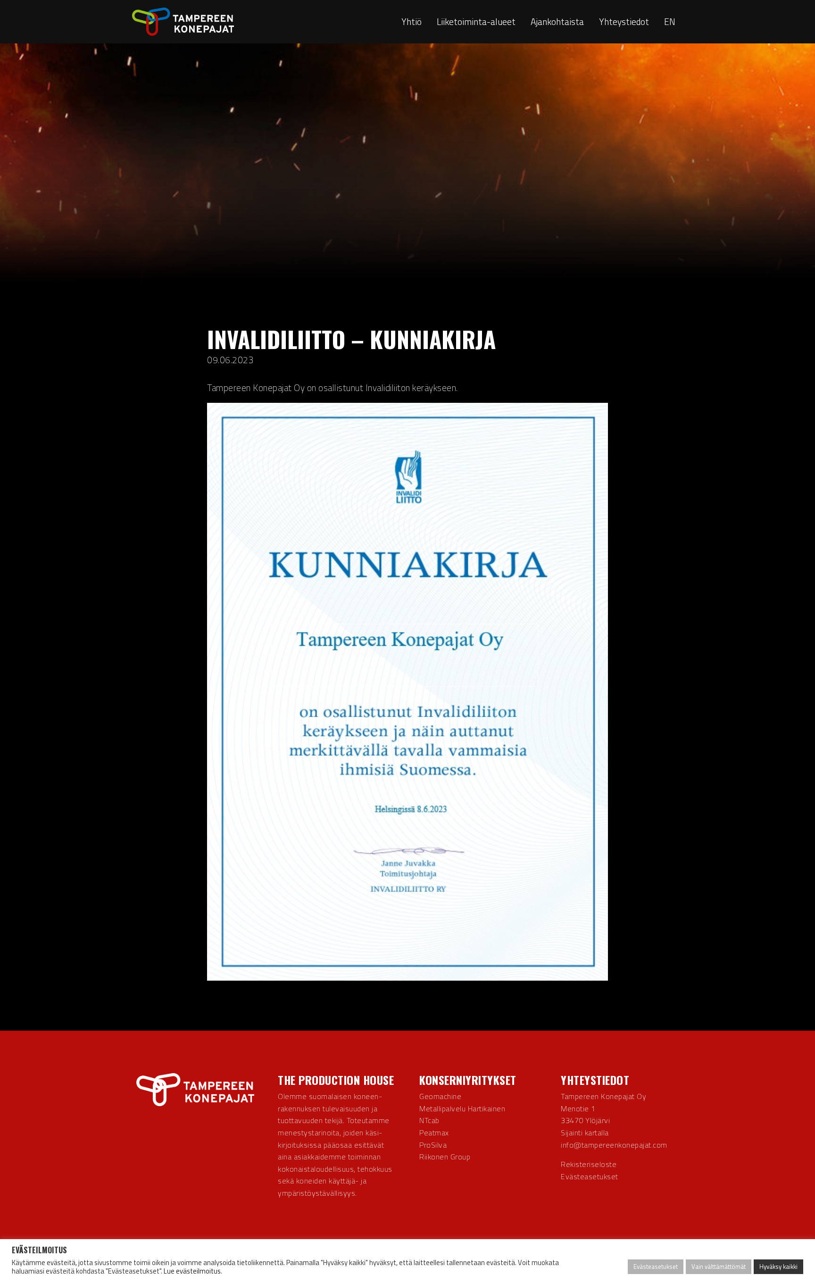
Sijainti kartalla (585, 1132)
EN (669, 21)
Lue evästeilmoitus (192, 1271)
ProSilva (433, 1144)
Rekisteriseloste (588, 1164)
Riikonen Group (444, 1156)
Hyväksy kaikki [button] (778, 1266)
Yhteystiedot (624, 21)
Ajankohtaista (557, 21)
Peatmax (434, 1132)
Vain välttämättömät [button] (718, 1266)
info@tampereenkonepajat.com (614, 1144)
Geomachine (440, 1096)
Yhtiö (411, 21)
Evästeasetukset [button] (589, 1176)
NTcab (429, 1120)
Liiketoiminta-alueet (476, 21)
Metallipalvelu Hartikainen (462, 1108)
